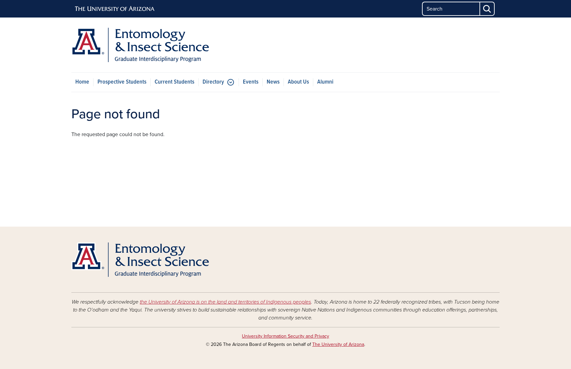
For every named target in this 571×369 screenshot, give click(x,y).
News (273, 82)
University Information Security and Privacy (285, 336)
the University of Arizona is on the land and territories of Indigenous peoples (225, 302)
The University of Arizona (338, 344)
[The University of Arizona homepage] (115, 9)
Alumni (325, 82)
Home (82, 82)
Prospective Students (121, 82)
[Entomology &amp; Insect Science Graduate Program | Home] (140, 45)
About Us (298, 82)
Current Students (174, 82)
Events (250, 82)
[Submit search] (487, 9)
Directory (213, 82)
